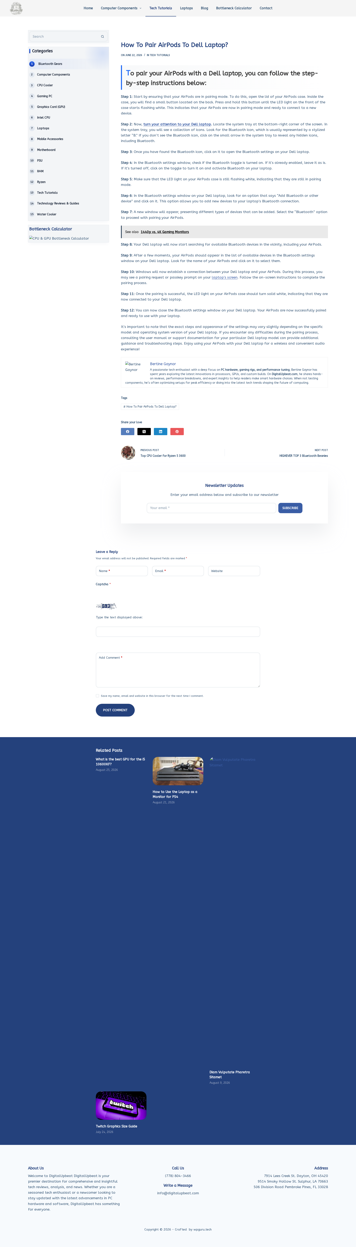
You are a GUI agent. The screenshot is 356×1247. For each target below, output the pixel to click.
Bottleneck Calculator (234, 8)
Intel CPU (43, 117)
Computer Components (119, 8)
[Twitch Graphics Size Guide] (121, 1105)
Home (88, 8)
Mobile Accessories (50, 139)
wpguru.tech (202, 1229)
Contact (266, 8)
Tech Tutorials (160, 8)
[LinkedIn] (160, 431)
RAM (40, 171)
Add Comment (110, 658)
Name (104, 571)
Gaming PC (44, 96)
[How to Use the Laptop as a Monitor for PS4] (178, 771)
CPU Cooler (45, 85)
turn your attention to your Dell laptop (177, 124)
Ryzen (41, 182)
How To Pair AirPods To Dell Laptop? (150, 406)
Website (217, 571)
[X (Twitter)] (144, 431)
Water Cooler (46, 214)
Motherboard (46, 150)
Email (160, 571)
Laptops (186, 8)
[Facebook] (127, 431)
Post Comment (115, 710)
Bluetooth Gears (50, 64)
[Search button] (102, 36)
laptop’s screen (225, 277)
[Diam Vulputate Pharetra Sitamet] (235, 911)
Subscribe (290, 508)
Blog (204, 8)
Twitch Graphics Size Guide (116, 1126)
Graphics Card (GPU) (51, 107)
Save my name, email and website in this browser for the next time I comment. (152, 695)
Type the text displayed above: (119, 617)
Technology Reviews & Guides (58, 203)
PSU (39, 160)
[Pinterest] (177, 431)
